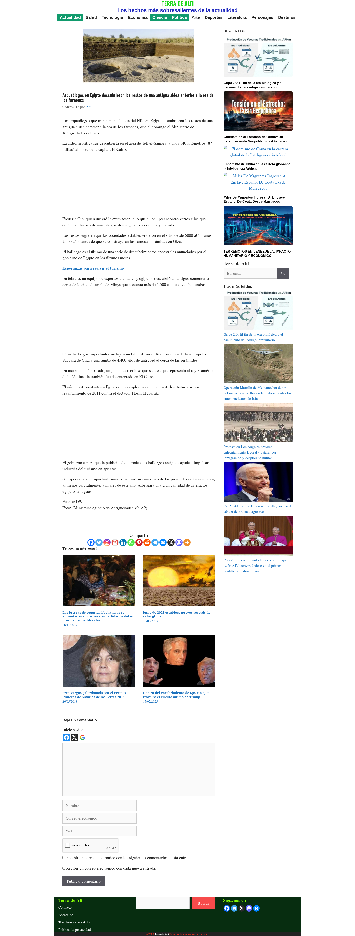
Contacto (65, 907)
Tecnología (112, 17)
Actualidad (70, 17)
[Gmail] (115, 542)
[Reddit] (147, 542)
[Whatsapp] (131, 542)
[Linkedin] (123, 542)
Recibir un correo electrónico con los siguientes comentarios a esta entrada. (129, 857)
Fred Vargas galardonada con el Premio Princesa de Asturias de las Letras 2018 (94, 694)
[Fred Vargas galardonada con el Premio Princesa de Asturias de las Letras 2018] (99, 683)
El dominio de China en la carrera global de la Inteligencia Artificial (257, 166)
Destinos (286, 17)
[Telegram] (155, 542)
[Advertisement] (138, 185)
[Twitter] (99, 542)
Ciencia (159, 17)
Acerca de (65, 914)
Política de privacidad (74, 929)
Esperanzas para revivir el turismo (93, 268)
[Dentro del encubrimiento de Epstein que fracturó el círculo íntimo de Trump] (179, 683)
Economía (138, 17)
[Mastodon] (179, 542)
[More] (187, 542)
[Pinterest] (139, 542)
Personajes (262, 17)
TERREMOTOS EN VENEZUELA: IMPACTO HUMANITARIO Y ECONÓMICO (257, 253)
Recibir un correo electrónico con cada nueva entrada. (111, 868)
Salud (91, 17)
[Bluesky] (163, 542)
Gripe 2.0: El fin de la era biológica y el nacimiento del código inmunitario (253, 85)
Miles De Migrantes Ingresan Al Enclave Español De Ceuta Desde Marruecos (254, 199)
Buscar (203, 903)
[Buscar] (283, 273)
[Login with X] (74, 737)
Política (179, 17)
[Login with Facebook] (66, 737)
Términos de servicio (74, 922)
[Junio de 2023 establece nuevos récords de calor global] (179, 603)
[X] (171, 542)
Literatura (237, 17)
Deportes (213, 17)
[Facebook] (91, 542)
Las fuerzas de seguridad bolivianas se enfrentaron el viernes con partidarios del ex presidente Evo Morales (98, 616)
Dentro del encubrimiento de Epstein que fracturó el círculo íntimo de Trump (176, 694)
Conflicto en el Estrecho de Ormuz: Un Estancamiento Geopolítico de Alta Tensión (257, 139)
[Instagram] (107, 542)
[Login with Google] (82, 737)
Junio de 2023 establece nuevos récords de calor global (176, 614)
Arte (196, 17)
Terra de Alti (162, 934)
